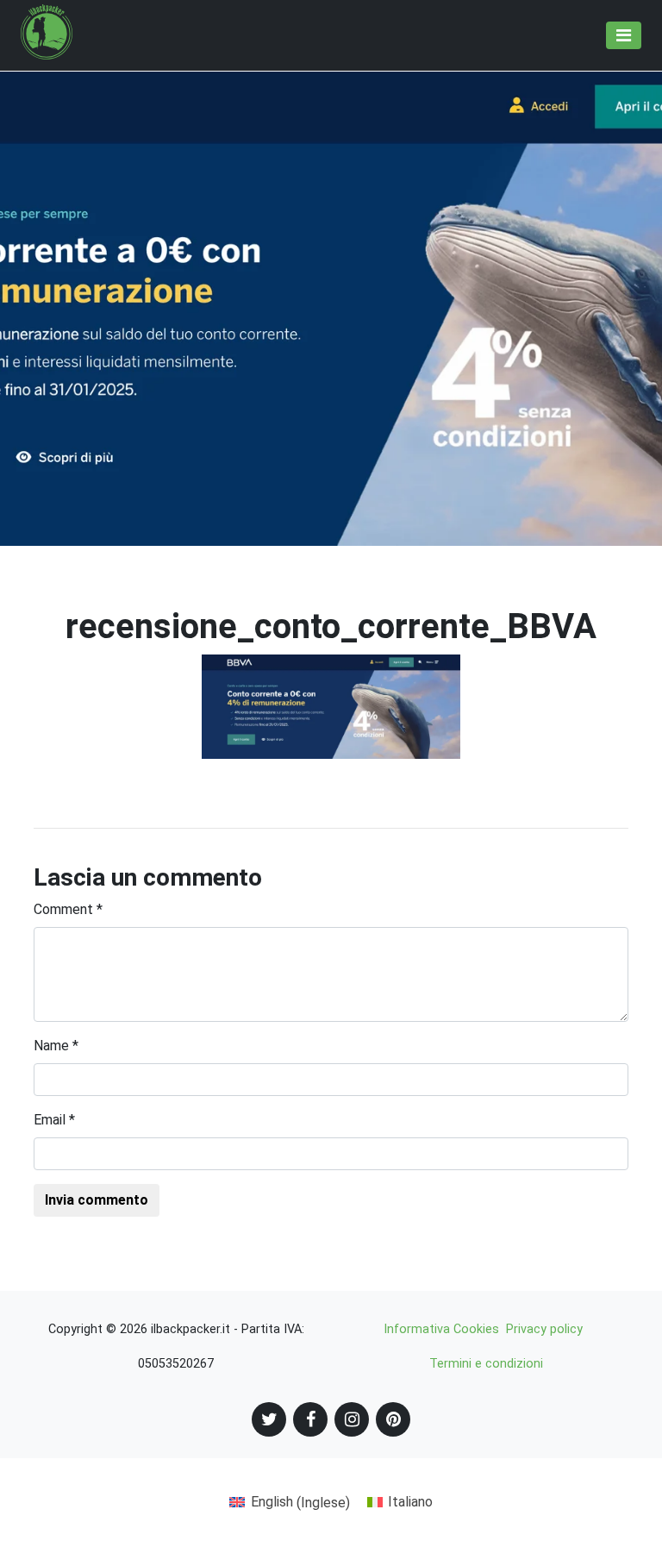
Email (54, 1120)
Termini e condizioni (486, 1363)
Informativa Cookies (441, 1329)
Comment (68, 909)
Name (56, 1045)
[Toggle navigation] (623, 35)
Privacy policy (544, 1329)
